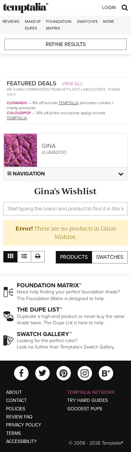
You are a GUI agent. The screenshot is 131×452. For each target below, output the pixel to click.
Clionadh (17, 102)
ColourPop (19, 113)
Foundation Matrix (59, 24)
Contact (16, 400)
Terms (13, 433)
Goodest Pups (84, 409)
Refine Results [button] (66, 44)
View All (72, 84)
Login (109, 7)
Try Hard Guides (87, 400)
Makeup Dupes (33, 24)
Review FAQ (19, 417)
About (14, 392)
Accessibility (21, 441)
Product (74, 257)
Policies (15, 409)
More (108, 21)
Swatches (87, 21)
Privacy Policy (23, 425)
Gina (49, 146)
